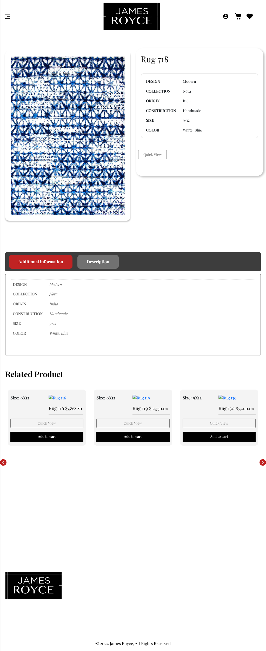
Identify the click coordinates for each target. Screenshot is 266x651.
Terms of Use (220, 614)
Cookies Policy (220, 603)
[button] (3, 462)
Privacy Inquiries (220, 591)
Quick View (152, 154)
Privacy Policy (220, 580)
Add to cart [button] (47, 436)
